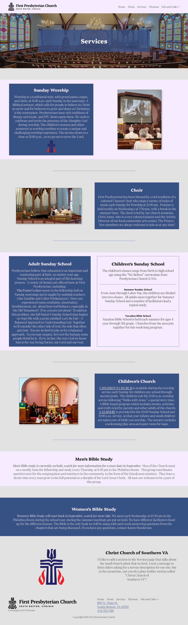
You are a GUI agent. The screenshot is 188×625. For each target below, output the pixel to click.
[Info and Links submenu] (179, 6)
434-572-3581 (105, 610)
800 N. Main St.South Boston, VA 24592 (113, 604)
